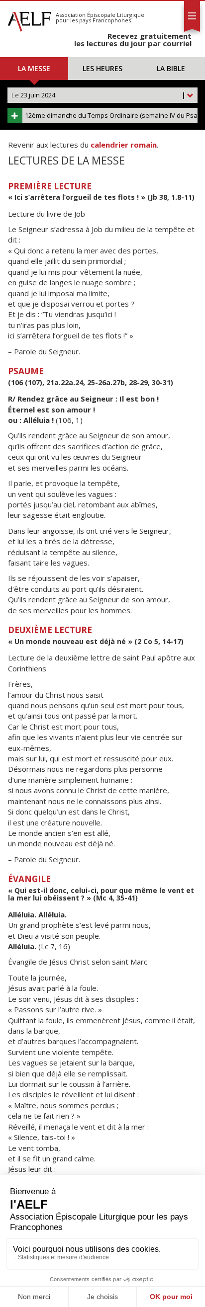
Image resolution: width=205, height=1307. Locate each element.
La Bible (171, 68)
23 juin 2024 (98, 94)
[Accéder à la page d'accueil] (29, 19)
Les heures (102, 68)
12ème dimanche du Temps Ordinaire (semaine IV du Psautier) (111, 115)
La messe (34, 68)
